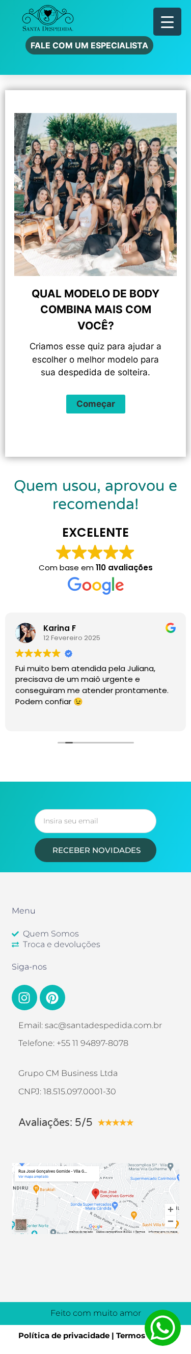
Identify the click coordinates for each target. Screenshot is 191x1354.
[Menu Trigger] (167, 22)
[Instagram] (24, 997)
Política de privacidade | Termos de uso (95, 1335)
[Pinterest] (52, 997)
